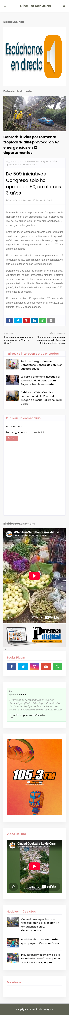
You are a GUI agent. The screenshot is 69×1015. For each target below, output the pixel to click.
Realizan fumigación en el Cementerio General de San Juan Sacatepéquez (41, 364)
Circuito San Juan (35, 6)
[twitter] (23, 666)
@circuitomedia (17, 694)
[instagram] (34, 666)
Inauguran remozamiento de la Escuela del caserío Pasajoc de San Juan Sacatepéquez (40, 958)
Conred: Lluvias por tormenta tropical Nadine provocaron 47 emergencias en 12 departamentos (31, 145)
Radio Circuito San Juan (19, 200)
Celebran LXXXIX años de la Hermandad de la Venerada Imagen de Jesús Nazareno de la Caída (41, 398)
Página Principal (13, 161)
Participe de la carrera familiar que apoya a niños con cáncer (40, 941)
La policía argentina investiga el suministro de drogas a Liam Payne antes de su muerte (40, 380)
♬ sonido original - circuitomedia (27, 715)
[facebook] (11, 666)
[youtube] (46, 666)
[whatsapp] (57, 666)
